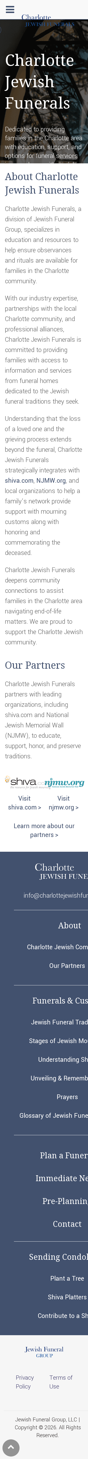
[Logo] (48, 26)
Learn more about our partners (44, 830)
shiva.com (19, 480)
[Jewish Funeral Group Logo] (44, 1356)
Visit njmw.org (61, 803)
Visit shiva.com (22, 803)
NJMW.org (51, 480)
